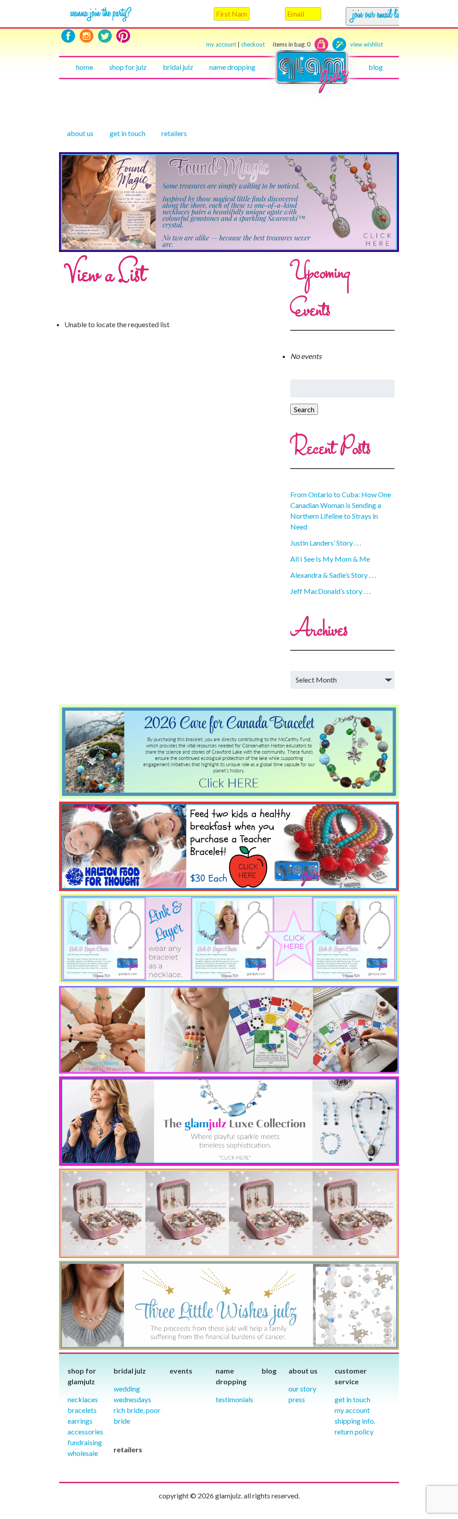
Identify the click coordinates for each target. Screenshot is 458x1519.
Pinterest (123, 36)
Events (181, 1370)
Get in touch (127, 133)
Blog (376, 67)
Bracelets (82, 1410)
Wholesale (83, 1453)
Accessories (85, 1431)
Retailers (174, 133)
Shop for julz (128, 67)
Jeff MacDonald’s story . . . (330, 591)
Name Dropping (232, 67)
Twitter (105, 36)
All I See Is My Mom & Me (330, 559)
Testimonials (234, 1399)
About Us (80, 133)
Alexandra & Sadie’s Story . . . (333, 575)
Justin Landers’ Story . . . (325, 542)
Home (84, 67)
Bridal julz (178, 67)
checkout (275, 44)
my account (221, 44)
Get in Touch (352, 1399)
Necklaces (83, 1399)
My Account (352, 1410)
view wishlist (366, 44)
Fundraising (85, 1442)
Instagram (86, 36)
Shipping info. (355, 1421)
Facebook (68, 36)
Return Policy (354, 1431)
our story (302, 1388)
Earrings (80, 1421)
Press (296, 1399)
